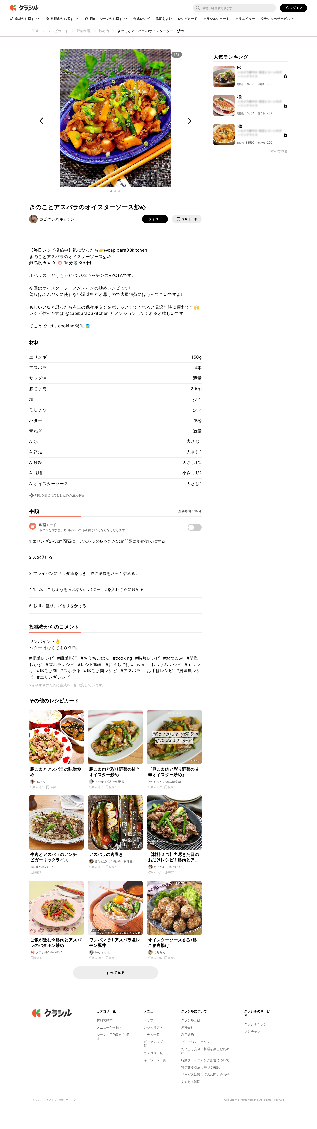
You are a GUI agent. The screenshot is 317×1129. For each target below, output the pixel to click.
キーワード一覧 (155, 1060)
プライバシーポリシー (197, 1042)
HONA (40, 781)
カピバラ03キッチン (57, 219)
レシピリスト (153, 1027)
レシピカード (187, 19)
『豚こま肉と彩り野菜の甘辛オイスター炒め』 (173, 772)
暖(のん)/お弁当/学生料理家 (114, 861)
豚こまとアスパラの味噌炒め (55, 772)
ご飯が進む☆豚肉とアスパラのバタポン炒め (55, 942)
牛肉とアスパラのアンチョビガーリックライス (55, 857)
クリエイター (245, 19)
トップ (148, 1020)
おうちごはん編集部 (167, 781)
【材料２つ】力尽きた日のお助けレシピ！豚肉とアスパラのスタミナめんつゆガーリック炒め (173, 857)
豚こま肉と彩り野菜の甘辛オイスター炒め (114, 772)
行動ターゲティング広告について (205, 1060)
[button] (111, 191)
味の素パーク (45, 867)
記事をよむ (164, 19)
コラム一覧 (152, 1035)
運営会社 (187, 1027)
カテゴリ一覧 (153, 1053)
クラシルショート (216, 19)
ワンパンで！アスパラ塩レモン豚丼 (114, 942)
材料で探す (105, 1020)
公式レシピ (141, 19)
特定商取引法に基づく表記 (200, 1067)
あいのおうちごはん (167, 867)
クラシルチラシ (255, 1024)
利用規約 (187, 1035)
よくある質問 (190, 1082)
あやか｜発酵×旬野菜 (109, 781)
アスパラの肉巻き (106, 854)
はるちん (160, 952)
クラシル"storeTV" (49, 952)
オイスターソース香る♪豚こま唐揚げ (172, 942)
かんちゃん (102, 952)
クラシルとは (190, 1020)
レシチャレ (252, 1031)
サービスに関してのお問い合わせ (205, 1074)
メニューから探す (109, 1027)
